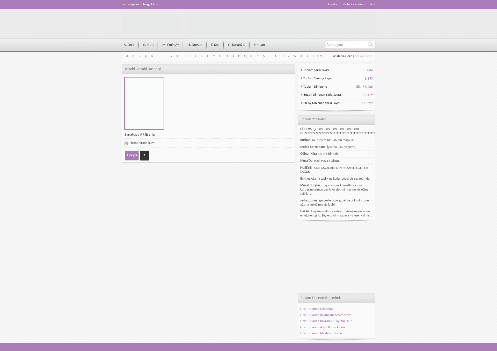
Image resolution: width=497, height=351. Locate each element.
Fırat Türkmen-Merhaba (316, 309)
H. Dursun (195, 45)
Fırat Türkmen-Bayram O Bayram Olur (326, 321)
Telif (372, 4)
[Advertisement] (336, 256)
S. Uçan (259, 45)
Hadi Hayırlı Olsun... (327, 161)
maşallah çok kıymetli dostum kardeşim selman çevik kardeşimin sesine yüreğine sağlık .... (334, 189)
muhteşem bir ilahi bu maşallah (333, 140)
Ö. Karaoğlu (236, 45)
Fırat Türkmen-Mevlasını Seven (321, 333)
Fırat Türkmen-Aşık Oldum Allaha (322, 327)
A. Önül (129, 45)
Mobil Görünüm (353, 4)
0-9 (319, 56)
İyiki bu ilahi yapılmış (341, 147)
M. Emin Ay (170, 45)
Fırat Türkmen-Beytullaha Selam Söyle (325, 315)
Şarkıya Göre (363, 56)
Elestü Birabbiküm (142, 143)
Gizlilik (332, 4)
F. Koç (215, 45)
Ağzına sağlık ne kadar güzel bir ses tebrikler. (341, 178)
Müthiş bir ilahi (328, 154)
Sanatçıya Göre (342, 56)
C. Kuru (148, 45)
